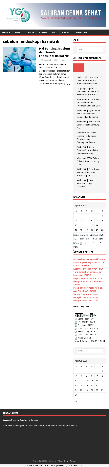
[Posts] (78, 67)
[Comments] (100, 67)
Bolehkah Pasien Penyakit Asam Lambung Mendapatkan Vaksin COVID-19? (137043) (89, 262)
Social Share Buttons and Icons (41, 465)
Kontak (65, 32)
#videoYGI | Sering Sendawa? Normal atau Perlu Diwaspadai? (87, 150)
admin (64, 60)
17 (76, 230)
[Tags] (89, 67)
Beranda (6, 32)
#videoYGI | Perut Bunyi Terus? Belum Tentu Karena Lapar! (88, 172)
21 (97, 230)
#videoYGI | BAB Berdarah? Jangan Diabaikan (85, 183)
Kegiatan (43, 32)
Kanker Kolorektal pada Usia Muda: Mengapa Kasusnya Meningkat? (87, 80)
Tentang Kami (80, 32)
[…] (68, 83)
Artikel (18, 32)
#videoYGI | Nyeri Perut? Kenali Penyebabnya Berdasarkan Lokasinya (88, 113)
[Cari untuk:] (89, 49)
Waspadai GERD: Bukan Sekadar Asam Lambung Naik (88, 161)
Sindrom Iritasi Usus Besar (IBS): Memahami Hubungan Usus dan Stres (89, 102)
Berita (31, 32)
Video (54, 32)
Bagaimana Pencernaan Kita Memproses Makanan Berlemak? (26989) (89, 281)
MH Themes (71, 461)
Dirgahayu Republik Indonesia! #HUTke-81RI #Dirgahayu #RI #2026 (88, 91)
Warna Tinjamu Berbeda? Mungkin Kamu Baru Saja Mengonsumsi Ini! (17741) (86, 297)
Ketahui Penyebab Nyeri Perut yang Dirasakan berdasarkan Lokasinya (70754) (88, 272)
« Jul (75, 401)
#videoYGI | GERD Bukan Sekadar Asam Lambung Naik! (88, 124)
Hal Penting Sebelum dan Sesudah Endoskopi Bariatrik (54, 52)
